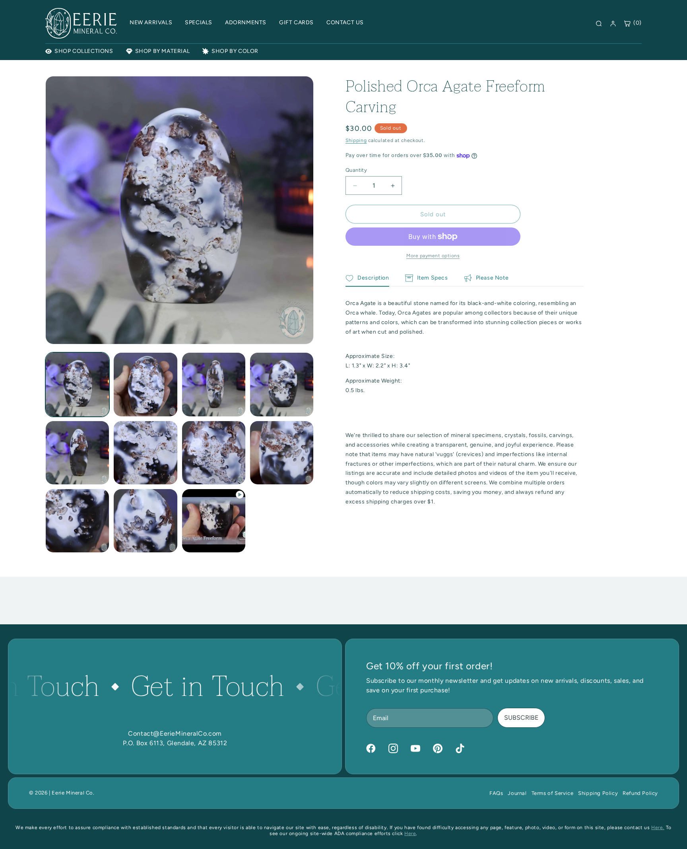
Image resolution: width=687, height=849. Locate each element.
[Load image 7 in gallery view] (214, 453)
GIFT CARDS (296, 22)
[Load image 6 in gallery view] (145, 453)
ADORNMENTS (245, 22)
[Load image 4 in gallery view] (282, 384)
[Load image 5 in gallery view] (77, 453)
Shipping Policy (598, 793)
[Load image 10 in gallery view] (145, 521)
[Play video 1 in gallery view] (214, 521)
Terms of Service (553, 793)
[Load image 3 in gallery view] (214, 384)
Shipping (356, 140)
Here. (657, 827)
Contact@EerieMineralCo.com (175, 733)
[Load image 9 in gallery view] (77, 521)
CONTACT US (345, 22)
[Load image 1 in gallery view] (77, 384)
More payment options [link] (433, 255)
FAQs (496, 793)
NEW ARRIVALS (151, 22)
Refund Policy (640, 793)
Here (410, 833)
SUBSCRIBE (521, 717)
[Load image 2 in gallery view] (145, 384)
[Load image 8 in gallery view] (282, 453)
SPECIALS (198, 22)
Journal (517, 793)
